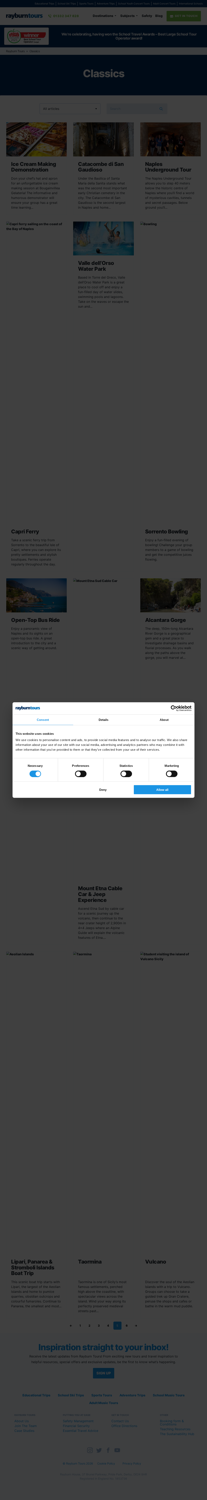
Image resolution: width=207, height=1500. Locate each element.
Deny (103, 789)
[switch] (81, 773)
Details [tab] (104, 719)
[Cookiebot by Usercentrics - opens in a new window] (173, 708)
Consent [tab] (43, 719)
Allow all (162, 789)
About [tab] (164, 719)
